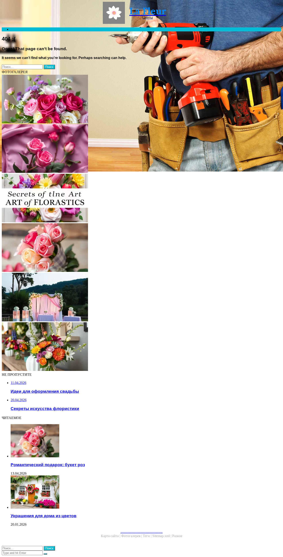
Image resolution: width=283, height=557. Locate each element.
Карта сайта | (111, 536)
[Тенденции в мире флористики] (134, 347)
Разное (177, 536)
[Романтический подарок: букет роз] (134, 248)
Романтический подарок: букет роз (48, 464)
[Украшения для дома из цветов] (139, 492)
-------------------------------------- (141, 532)
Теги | (147, 536)
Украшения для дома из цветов (43, 515)
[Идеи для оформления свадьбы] (134, 297)
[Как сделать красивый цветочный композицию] (134, 99)
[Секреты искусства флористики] (134, 198)
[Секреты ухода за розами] (134, 149)
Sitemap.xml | (162, 536)
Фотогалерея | (132, 536)
